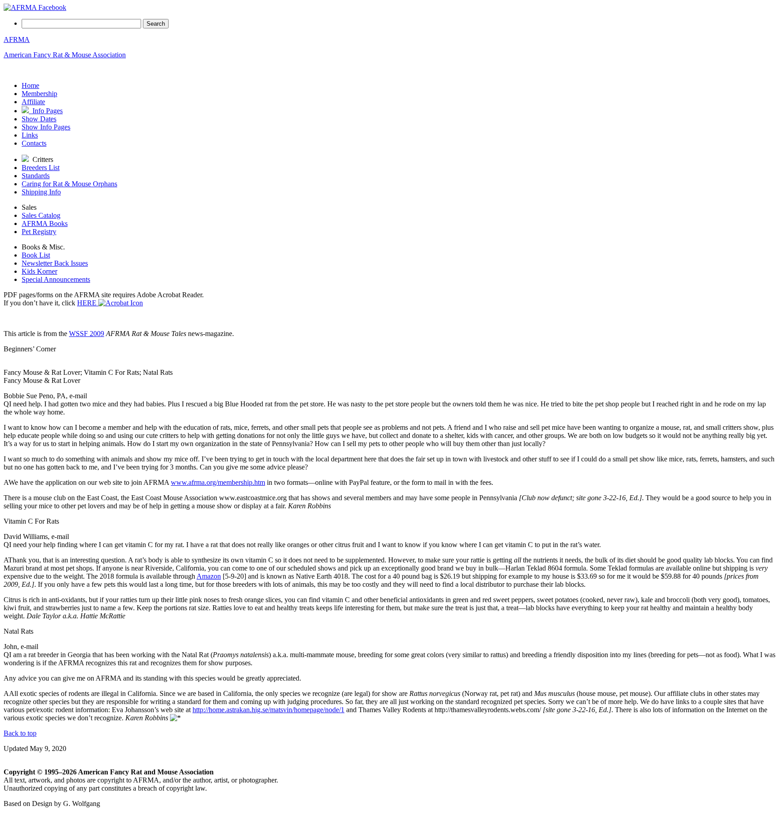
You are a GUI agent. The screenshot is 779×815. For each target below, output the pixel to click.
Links (30, 135)
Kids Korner (39, 271)
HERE (87, 303)
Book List (36, 255)
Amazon (209, 576)
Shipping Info (41, 192)
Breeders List (41, 167)
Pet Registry (39, 231)
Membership (39, 93)
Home (30, 85)
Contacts (34, 143)
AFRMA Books (45, 223)
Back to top (20, 733)
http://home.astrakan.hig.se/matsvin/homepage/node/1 (268, 710)
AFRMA (17, 39)
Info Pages (46, 111)
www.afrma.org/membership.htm (218, 482)
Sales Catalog (41, 215)
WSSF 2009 (86, 333)
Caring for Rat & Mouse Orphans (69, 184)
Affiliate (33, 102)
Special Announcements (56, 279)
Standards (36, 176)
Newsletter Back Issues (55, 263)
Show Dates (39, 119)
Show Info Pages (46, 127)
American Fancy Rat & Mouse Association (65, 55)
